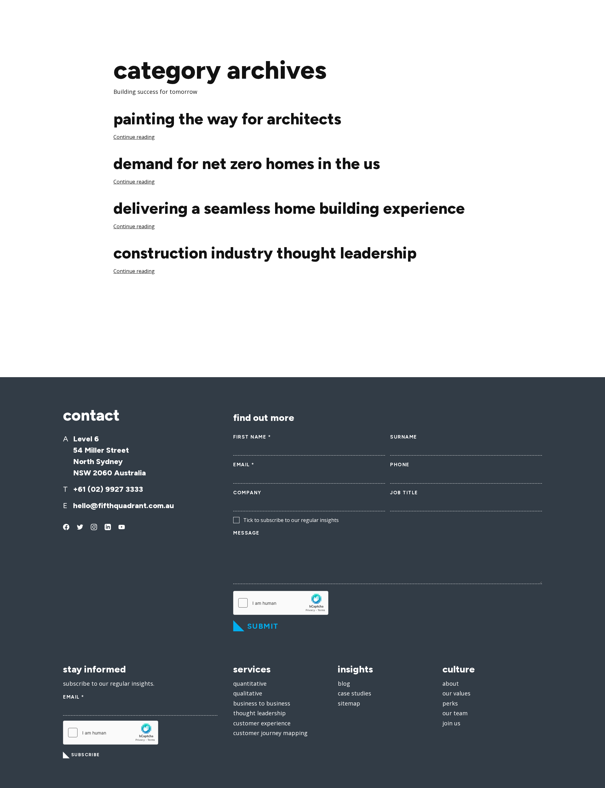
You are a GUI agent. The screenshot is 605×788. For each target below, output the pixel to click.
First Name (252, 437)
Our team (455, 713)
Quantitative (250, 683)
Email (243, 465)
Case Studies (354, 693)
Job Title (404, 493)
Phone (400, 465)
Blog (344, 683)
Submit (262, 626)
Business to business (261, 703)
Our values (456, 693)
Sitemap (349, 703)
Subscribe (85, 754)
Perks (450, 703)
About (450, 683)
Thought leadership (259, 713)
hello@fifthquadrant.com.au (123, 505)
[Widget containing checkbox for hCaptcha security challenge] (280, 603)
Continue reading (134, 136)
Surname (403, 437)
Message (246, 533)
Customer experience (262, 723)
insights (355, 669)
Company (247, 493)
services (252, 669)
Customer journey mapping (270, 733)
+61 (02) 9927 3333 (108, 489)
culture (458, 669)
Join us (451, 723)
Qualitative (247, 693)
